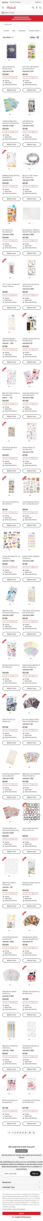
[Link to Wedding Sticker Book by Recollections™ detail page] (11, 160)
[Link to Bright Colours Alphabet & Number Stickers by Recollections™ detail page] (31, 650)
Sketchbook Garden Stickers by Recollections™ (9, 992)
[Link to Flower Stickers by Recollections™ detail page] (31, 432)
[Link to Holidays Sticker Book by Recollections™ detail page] (31, 323)
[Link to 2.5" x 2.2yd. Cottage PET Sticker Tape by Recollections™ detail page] (11, 269)
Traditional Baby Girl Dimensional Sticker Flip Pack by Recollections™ (10, 829)
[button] (21, 1217)
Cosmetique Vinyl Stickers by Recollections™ (31, 1101)
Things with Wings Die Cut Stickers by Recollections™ (11, 557)
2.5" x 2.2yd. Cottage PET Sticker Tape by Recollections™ (11, 285)
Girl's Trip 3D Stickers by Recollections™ (10, 503)
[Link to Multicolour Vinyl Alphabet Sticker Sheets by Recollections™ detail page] (31, 758)
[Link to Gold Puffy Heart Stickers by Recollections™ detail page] (11, 758)
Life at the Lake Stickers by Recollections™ (30, 68)
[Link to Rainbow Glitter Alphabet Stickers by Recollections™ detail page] (31, 541)
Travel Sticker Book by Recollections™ (10, 938)
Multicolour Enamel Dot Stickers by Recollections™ (10, 1047)
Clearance (22, 31)
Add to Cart (11, 90)
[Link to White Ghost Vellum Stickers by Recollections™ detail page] (11, 867)
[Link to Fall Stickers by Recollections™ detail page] (11, 214)
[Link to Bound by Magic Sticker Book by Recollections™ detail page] (31, 704)
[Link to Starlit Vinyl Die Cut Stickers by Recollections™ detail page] (11, 704)
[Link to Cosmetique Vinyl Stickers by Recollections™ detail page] (31, 1085)
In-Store (6, 31)
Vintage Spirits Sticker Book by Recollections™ (30, 938)
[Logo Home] (11, 7)
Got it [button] (21, 1213)
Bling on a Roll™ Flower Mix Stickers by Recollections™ (30, 177)
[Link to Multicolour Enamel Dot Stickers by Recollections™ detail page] (11, 1030)
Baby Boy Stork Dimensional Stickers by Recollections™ (10, 612)
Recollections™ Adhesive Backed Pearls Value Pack (31, 231)
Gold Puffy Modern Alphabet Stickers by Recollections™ (9, 340)
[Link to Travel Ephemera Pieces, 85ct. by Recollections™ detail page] (31, 486)
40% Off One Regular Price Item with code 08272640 (10, 77)
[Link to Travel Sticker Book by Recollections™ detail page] (11, 922)
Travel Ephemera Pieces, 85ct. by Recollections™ (31, 503)
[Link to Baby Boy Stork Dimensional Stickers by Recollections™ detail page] (11, 595)
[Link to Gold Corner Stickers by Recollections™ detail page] (31, 269)
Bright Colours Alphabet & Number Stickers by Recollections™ (31, 666)
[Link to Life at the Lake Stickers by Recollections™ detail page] (31, 51)
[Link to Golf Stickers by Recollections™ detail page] (31, 106)
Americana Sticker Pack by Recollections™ (30, 394)
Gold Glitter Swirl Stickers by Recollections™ (31, 611)
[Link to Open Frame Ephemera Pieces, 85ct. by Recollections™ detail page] (31, 813)
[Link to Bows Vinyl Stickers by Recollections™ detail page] (11, 1085)
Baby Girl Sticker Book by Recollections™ (11, 394)
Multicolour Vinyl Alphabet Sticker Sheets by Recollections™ (31, 775)
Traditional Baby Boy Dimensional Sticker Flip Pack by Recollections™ (10, 122)
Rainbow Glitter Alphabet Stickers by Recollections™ (31, 557)
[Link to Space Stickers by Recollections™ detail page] (11, 51)
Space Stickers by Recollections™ (8, 68)
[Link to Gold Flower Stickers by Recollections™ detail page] (31, 1030)
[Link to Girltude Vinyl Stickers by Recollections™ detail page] (31, 976)
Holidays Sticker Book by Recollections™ (31, 339)
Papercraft (8, 24)
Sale (13, 31)
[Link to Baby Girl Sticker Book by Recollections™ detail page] (11, 378)
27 (30, 1133)
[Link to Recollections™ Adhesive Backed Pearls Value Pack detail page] (31, 214)
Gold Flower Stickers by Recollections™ (30, 1047)
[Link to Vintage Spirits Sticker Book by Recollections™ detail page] (31, 922)
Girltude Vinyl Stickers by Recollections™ (31, 992)
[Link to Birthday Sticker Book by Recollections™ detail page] (11, 650)
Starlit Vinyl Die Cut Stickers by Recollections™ (8, 720)
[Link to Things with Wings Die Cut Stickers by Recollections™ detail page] (11, 541)
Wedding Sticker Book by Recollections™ (11, 176)
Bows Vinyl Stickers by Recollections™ (10, 1101)
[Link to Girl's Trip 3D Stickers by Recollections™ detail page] (11, 486)
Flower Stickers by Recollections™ (28, 448)
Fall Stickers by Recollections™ (7, 231)
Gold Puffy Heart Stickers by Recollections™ (11, 775)
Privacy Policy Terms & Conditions (14, 1209)
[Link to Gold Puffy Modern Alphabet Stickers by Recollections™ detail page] (11, 323)
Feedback (22, 1151)
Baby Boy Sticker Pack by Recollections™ (31, 883)
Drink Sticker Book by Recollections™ (9, 448)
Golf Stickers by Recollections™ (28, 122)
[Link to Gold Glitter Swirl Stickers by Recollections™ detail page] (31, 595)
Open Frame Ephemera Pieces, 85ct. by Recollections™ (30, 829)
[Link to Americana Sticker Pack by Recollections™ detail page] (31, 378)
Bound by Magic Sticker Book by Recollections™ (30, 720)
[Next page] (34, 1132)
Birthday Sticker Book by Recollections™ (10, 666)
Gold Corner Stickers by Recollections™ (30, 285)
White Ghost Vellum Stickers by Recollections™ (9, 884)
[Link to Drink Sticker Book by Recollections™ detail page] (11, 432)
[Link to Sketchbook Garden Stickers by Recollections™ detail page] (11, 976)
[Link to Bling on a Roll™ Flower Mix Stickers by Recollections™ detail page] (31, 160)
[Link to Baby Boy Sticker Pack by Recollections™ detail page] (31, 867)
